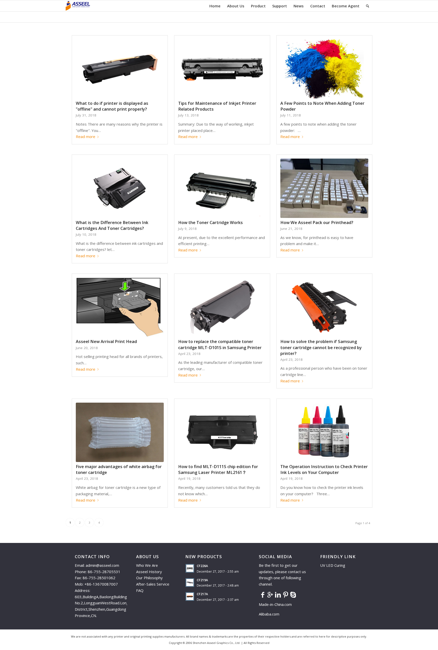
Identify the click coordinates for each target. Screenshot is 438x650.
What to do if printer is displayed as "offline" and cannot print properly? (112, 106)
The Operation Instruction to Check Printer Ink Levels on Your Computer (324, 469)
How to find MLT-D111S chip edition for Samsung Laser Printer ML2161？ (218, 469)
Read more (85, 136)
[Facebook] (262, 594)
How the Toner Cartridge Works (210, 222)
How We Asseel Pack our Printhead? (316, 222)
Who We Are (147, 565)
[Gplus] (270, 594)
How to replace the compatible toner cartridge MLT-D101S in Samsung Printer (220, 344)
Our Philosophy (149, 577)
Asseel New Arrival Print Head (106, 341)
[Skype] (293, 594)
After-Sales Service (152, 584)
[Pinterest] (285, 594)
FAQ (139, 590)
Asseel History (149, 571)
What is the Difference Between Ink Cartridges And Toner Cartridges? (112, 225)
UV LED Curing (332, 565)
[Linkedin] (278, 594)
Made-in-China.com (277, 604)
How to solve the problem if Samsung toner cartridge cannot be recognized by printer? (321, 347)
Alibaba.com (269, 614)
